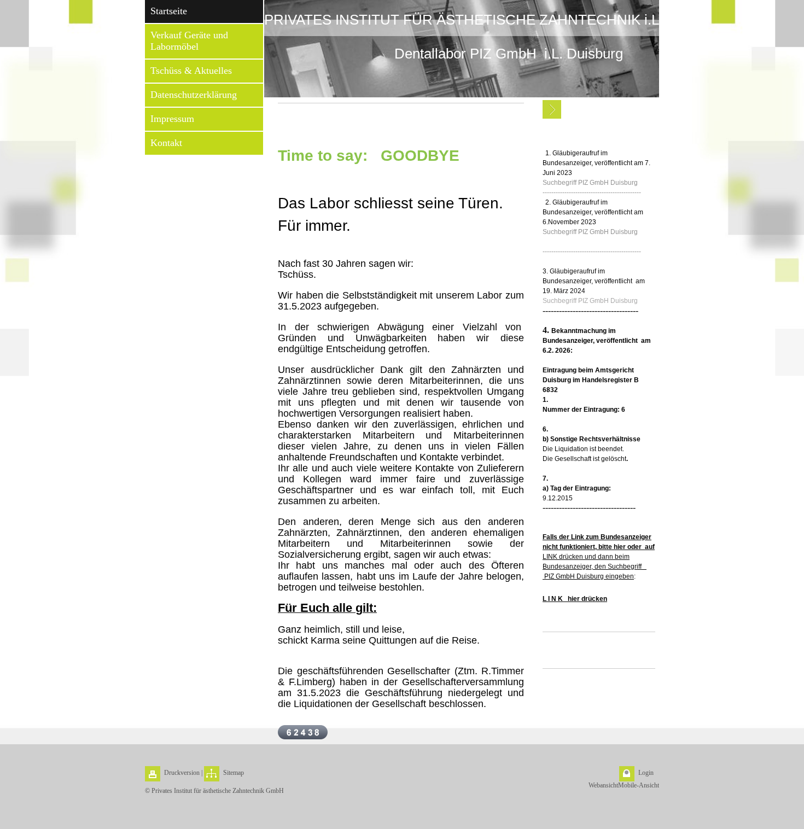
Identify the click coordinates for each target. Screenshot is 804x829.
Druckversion (182, 773)
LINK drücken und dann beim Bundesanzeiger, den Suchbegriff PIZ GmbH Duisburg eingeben (599, 556)
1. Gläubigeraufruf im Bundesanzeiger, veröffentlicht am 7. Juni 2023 (596, 163)
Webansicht (603, 785)
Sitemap (233, 773)
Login (646, 773)
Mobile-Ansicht (638, 785)
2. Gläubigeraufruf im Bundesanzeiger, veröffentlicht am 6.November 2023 (593, 212)
